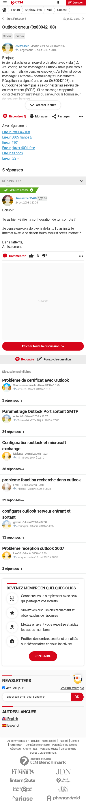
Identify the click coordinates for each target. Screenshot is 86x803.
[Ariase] (22, 798)
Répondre (27, 359)
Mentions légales (49, 748)
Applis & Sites (33, 10)
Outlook (62, 10)
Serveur (7, 36)
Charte (26, 748)
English (10, 719)
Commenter (17, 256)
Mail (49, 10)
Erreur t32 (9, 158)
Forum (15, 10)
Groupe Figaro (68, 748)
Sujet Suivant (71, 18)
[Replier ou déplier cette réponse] (81, 180)
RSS (35, 748)
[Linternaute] (22, 780)
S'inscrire (43, 656)
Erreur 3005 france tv (17, 137)
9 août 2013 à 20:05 (46, 50)
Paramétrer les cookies (64, 744)
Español (10, 725)
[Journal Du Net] (63, 771)
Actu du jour (14, 688)
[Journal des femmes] (22, 771)
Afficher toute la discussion (40, 346)
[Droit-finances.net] (63, 780)
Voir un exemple (72, 688)
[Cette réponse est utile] (31, 256)
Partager (64, 116)
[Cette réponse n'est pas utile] (44, 256)
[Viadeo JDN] (63, 789)
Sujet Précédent (16, 18)
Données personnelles (38, 744)
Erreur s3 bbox (12, 153)
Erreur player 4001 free (18, 148)
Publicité (63, 740)
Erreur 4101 (10, 142)
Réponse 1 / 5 (11, 181)
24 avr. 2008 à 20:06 (26, 202)
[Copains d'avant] (22, 789)
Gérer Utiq (15, 748)
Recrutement (16, 744)
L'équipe (35, 740)
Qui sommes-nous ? (18, 740)
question (78, 2)
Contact (75, 740)
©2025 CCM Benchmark (43, 752)
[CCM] (17, 2)
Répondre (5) (17, 116)
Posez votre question (57, 359)
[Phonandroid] (63, 798)
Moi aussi (42, 116)
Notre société (49, 740)
